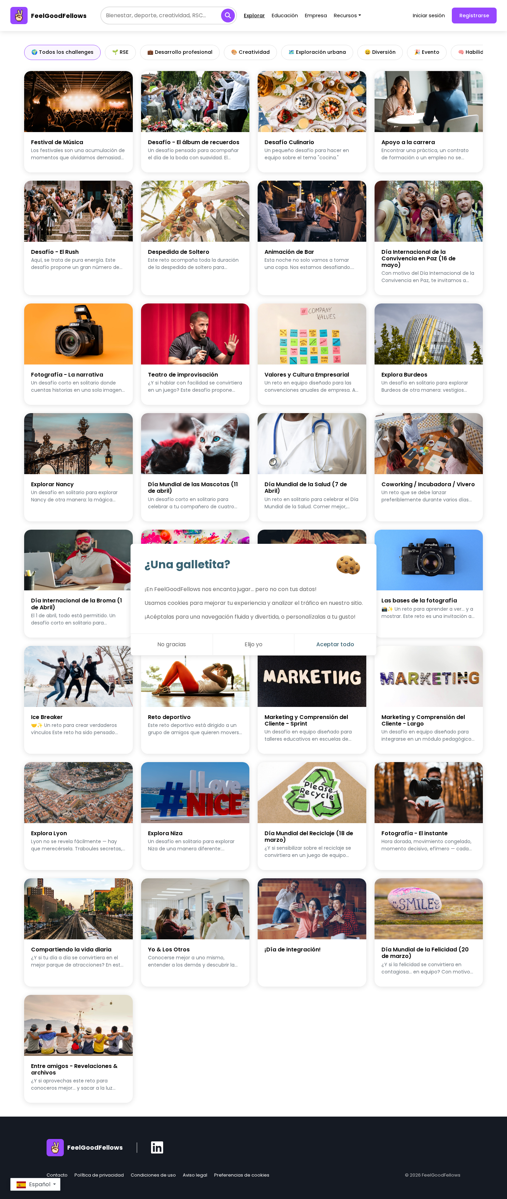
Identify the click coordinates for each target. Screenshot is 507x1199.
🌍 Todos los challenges (62, 52)
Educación (285, 15)
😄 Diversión (380, 52)
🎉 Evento (426, 52)
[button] (35, 1184)
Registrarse (474, 15)
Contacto (57, 1175)
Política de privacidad (99, 1175)
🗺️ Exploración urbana (317, 52)
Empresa (316, 15)
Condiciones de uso (153, 1175)
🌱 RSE (120, 52)
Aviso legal (195, 1175)
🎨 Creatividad (250, 52)
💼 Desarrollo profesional (179, 52)
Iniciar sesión (429, 15)
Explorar (254, 15)
